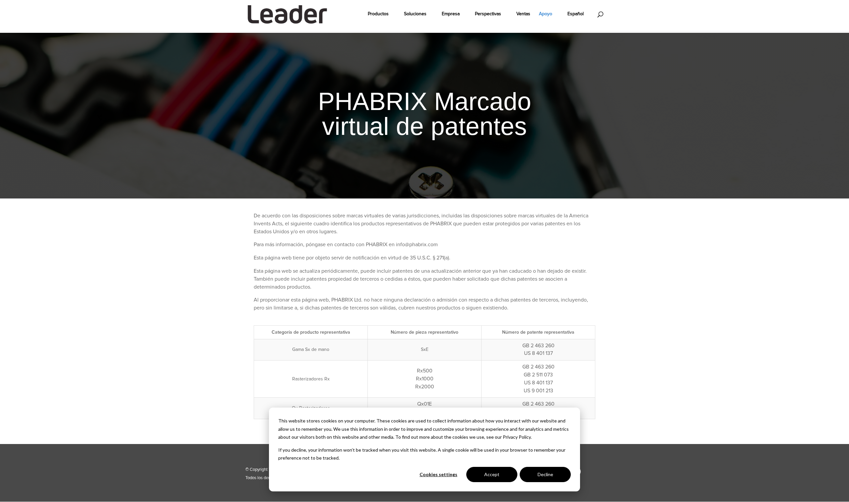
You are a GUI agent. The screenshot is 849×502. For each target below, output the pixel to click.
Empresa (451, 14)
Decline (545, 474)
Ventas (523, 14)
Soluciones (415, 14)
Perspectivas (488, 14)
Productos (378, 14)
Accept (491, 474)
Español (575, 14)
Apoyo (545, 14)
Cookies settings (438, 474)
